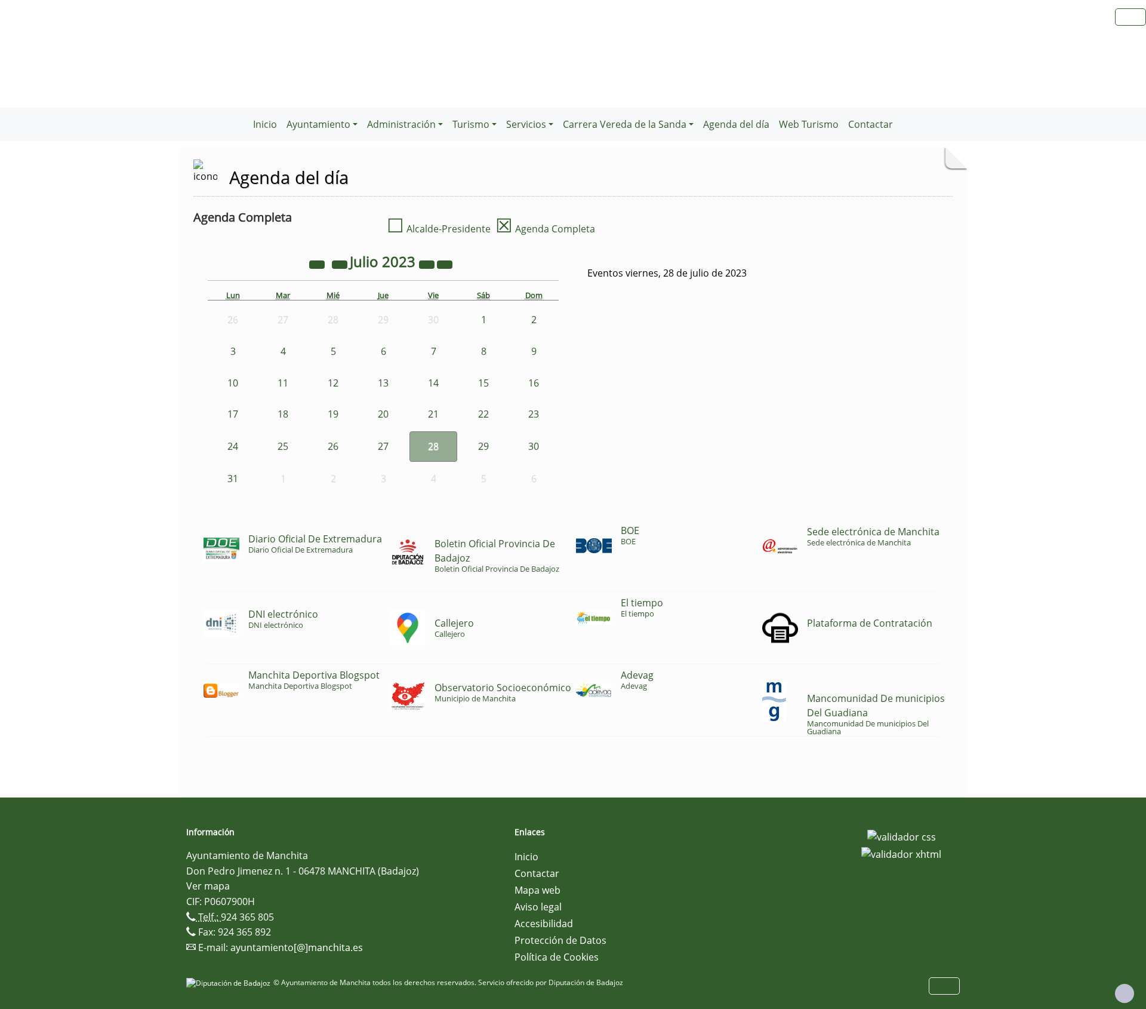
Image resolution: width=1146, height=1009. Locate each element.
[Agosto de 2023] (444, 263)
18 (283, 414)
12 (333, 383)
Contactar (870, 124)
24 (232, 446)
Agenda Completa (545, 228)
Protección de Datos (560, 940)
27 (383, 446)
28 (433, 446)
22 (483, 414)
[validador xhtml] (901, 853)
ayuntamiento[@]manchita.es (296, 947)
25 (283, 446)
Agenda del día (736, 124)
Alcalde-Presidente (439, 228)
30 (533, 446)
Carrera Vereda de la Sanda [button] (624, 124)
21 (433, 414)
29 (483, 446)
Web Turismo (809, 124)
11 (283, 383)
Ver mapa (208, 886)
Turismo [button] (470, 124)
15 (483, 383)
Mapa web (537, 890)
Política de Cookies (557, 957)
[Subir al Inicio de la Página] (1124, 993)
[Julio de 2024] (428, 263)
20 (383, 414)
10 (232, 383)
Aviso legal (538, 906)
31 (232, 478)
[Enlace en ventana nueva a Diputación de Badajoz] (229, 982)
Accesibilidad (544, 923)
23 (533, 414)
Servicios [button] (526, 124)
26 (333, 446)
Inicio (265, 124)
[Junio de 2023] (341, 263)
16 (533, 383)
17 (232, 414)
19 (333, 414)
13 (383, 383)
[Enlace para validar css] (901, 835)
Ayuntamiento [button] (318, 124)
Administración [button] (401, 124)
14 (433, 383)
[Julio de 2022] (318, 263)
